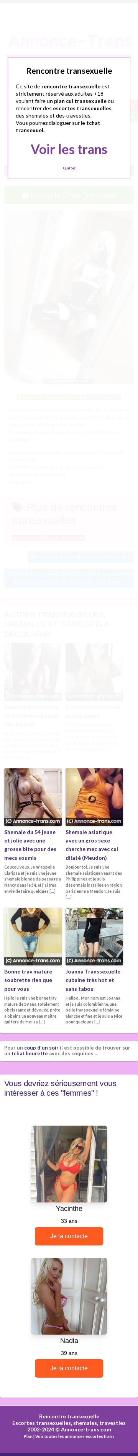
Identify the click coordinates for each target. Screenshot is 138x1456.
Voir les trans (69, 149)
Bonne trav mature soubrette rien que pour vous (28, 980)
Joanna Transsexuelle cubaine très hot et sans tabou (93, 980)
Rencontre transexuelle (69, 1416)
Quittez (69, 168)
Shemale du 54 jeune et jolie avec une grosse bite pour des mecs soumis (30, 845)
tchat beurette (30, 1053)
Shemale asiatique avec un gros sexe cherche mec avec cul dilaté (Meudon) (92, 845)
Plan (28, 1436)
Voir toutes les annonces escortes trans (75, 1436)
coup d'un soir (41, 1048)
